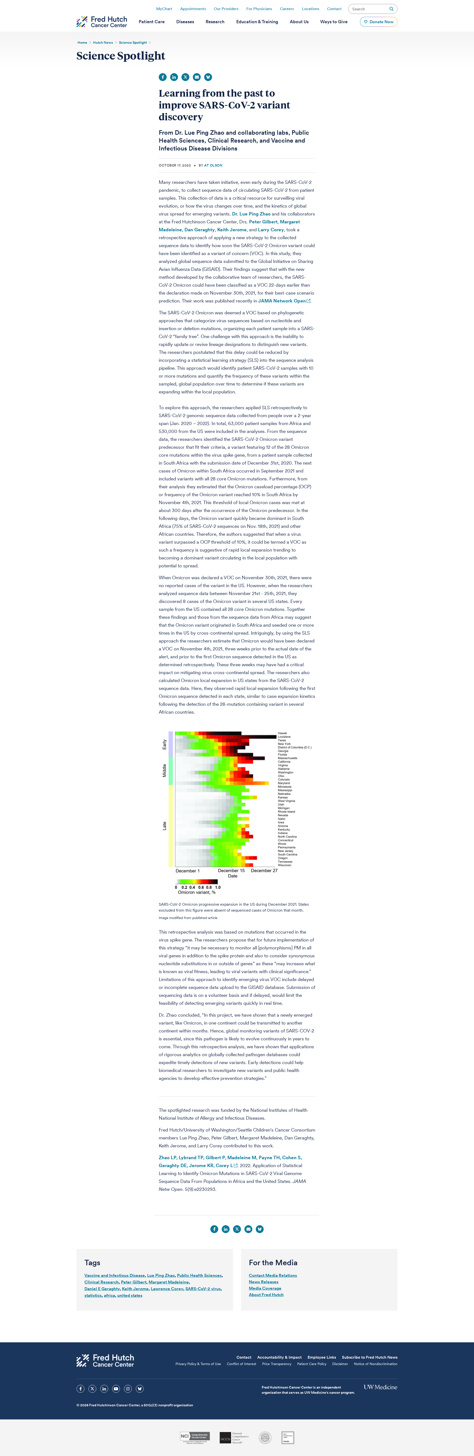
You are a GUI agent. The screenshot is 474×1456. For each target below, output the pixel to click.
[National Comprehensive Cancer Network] (234, 1438)
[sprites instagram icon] (128, 1389)
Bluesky (208, 77)
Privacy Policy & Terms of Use (198, 1364)
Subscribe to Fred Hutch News (369, 1357)
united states (129, 1295)
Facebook (163, 77)
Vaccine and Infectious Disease (114, 1275)
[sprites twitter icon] (92, 1389)
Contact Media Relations (273, 1275)
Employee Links (322, 1357)
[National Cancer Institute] (195, 1438)
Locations (310, 8)
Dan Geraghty (199, 230)
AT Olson (213, 165)
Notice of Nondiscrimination (375, 1364)
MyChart (164, 8)
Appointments (193, 8)
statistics (93, 1295)
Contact (334, 8)
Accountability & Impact (279, 1357)
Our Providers (226, 8)
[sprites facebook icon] (80, 1389)
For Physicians (259, 8)
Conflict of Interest (241, 1364)
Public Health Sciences (199, 1275)
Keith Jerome (232, 230)
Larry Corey (271, 230)
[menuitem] (152, 22)
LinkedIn (174, 77)
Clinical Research (101, 1282)
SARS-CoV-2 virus (203, 1288)
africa (109, 1295)
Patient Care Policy (311, 1364)
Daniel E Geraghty (102, 1288)
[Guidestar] (287, 1437)
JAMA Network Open (282, 301)
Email (197, 77)
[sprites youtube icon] (116, 1389)
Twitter (185, 77)
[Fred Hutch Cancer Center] (105, 1360)
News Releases (263, 1281)
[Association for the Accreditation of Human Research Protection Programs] (265, 1437)
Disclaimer (340, 1364)
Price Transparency (276, 1364)
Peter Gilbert (263, 222)
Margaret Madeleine (169, 1282)
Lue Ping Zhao (161, 1275)
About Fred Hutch (266, 1294)
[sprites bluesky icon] (140, 1389)
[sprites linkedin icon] (104, 1389)
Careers (287, 8)
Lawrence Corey (167, 1288)
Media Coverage (265, 1288)
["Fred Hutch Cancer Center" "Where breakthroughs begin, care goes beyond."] (102, 21)
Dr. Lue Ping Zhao (251, 214)
